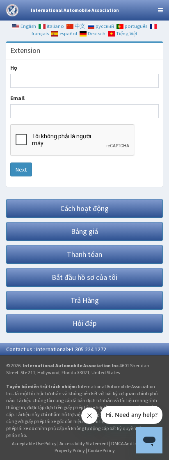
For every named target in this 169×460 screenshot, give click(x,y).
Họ (13, 67)
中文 (79, 26)
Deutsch (96, 33)
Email (17, 98)
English (27, 26)
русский (104, 26)
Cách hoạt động (84, 208)
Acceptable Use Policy (34, 443)
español (67, 33)
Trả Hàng (85, 300)
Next (21, 169)
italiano (55, 26)
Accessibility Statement (83, 443)
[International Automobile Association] (12, 10)
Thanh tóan (84, 254)
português (135, 26)
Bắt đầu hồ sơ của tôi (84, 277)
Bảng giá (84, 231)
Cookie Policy (101, 450)
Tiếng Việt (126, 33)
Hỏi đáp (84, 323)
